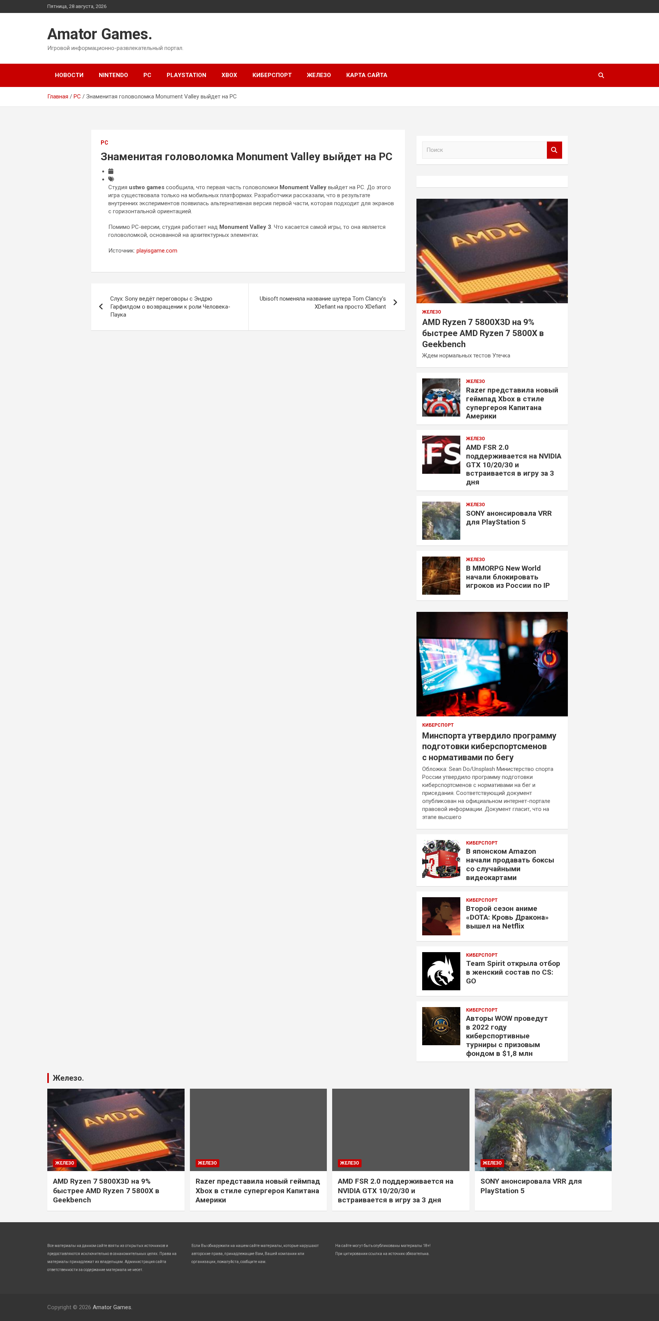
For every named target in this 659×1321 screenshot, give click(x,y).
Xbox (229, 75)
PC (147, 75)
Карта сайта (366, 75)
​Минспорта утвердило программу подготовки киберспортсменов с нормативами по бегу (489, 746)
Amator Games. (100, 34)
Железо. (68, 1078)
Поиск (554, 150)
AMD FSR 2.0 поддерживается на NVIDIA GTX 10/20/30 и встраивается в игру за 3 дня (513, 464)
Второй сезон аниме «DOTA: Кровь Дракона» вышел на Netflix (507, 917)
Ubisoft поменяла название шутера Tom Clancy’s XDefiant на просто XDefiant (323, 302)
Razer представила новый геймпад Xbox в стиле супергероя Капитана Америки (512, 403)
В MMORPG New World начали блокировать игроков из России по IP (508, 577)
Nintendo (113, 75)
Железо (319, 75)
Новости (69, 75)
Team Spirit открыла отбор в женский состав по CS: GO (513, 972)
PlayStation (186, 75)
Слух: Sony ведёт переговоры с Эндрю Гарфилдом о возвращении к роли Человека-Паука (170, 306)
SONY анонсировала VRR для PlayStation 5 (509, 517)
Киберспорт (272, 75)
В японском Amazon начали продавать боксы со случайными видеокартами (510, 864)
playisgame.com (157, 250)
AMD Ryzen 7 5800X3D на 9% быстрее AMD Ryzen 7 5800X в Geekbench (483, 333)
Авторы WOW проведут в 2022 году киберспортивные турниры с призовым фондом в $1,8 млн (507, 1035)
